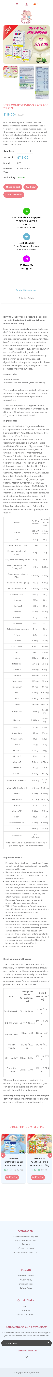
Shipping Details (26, 298)
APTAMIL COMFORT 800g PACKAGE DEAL (13, 1162)
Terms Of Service (26, 1275)
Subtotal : (8, 157)
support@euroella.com (27, 1252)
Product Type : (7, 170)
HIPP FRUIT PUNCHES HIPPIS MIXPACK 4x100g (39, 1162)
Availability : (9, 177)
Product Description (26, 290)
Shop (25, 1306)
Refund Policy (26, 1288)
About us (26, 1310)
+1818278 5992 (29, 227)
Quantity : (8, 151)
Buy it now (31, 187)
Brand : (7, 163)
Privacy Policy (26, 1280)
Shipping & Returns (25, 1314)
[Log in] (26, 4)
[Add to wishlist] (19, 1177)
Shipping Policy (26, 1284)
